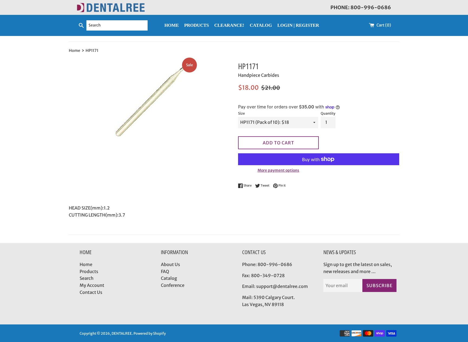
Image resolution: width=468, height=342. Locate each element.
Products (89, 271)
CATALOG (261, 25)
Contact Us (91, 292)
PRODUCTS (196, 25)
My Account (92, 285)
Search (86, 278)
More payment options (278, 170)
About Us (170, 264)
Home (86, 264)
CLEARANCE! (229, 25)
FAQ (165, 271)
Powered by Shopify (150, 333)
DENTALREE (122, 333)
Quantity (328, 113)
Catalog (169, 278)
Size (241, 113)
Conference (172, 285)
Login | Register (298, 25)
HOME (171, 25)
